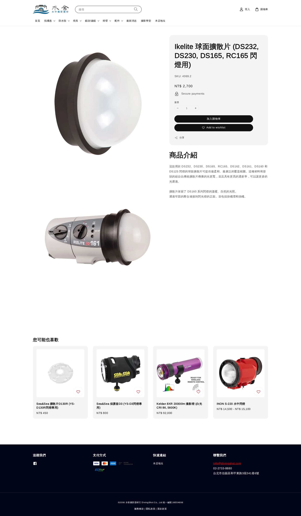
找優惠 (48, 20)
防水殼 (62, 20)
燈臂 (105, 20)
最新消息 (131, 20)
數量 (177, 102)
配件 (117, 20)
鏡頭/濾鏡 (90, 20)
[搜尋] (135, 9)
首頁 (37, 20)
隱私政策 (150, 508)
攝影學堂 (146, 20)
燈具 (75, 20)
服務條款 (139, 508)
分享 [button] (181, 137)
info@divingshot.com (227, 463)
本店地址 (160, 20)
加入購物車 (214, 118)
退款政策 (162, 508)
